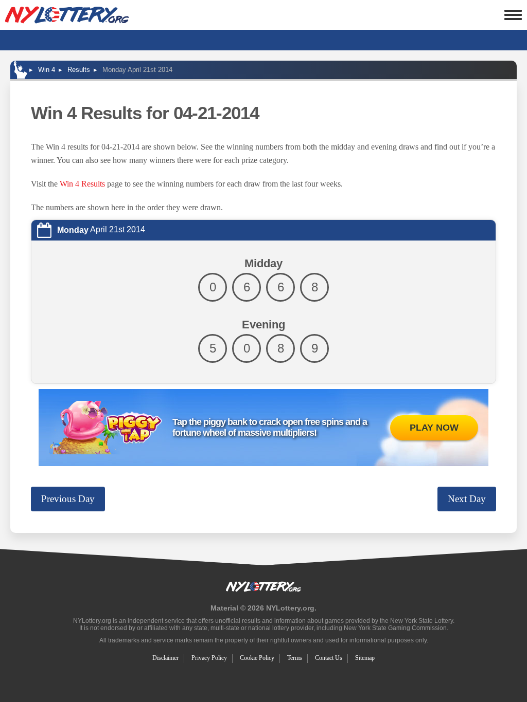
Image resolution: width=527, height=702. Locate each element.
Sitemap (365, 657)
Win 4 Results (82, 183)
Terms (294, 657)
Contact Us (328, 657)
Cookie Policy (257, 657)
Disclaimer (165, 657)
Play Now (434, 427)
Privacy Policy (209, 657)
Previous (68, 498)
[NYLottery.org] (67, 15)
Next (467, 498)
